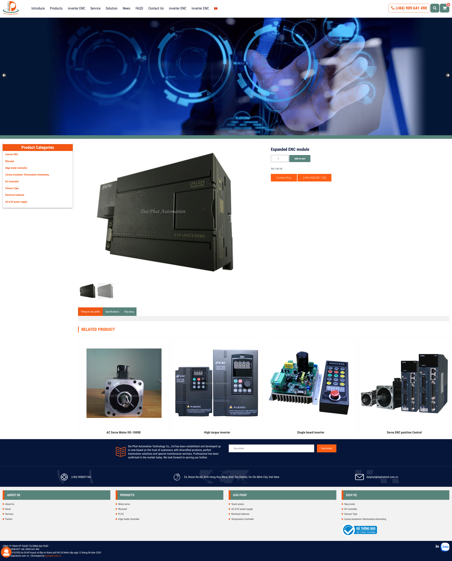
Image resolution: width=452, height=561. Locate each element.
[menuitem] (215, 8)
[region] (226, 76)
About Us (9, 504)
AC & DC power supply (16, 201)
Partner (9, 519)
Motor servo (124, 504)
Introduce (38, 8)
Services (9, 514)
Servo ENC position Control (404, 432)
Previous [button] (4, 75)
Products (56, 8)
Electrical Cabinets (14, 194)
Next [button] (447, 75)
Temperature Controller (242, 519)
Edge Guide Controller (16, 167)
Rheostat (9, 161)
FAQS (139, 8)
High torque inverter (217, 432)
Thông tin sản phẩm (90, 311)
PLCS (121, 514)
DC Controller (12, 181)
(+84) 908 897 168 (314, 177)
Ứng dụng (129, 311)
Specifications (112, 311)
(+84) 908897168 (81, 477)
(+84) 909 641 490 (411, 8)
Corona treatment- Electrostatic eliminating (27, 174)
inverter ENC (76, 8)
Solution (111, 8)
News (126, 8)
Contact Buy (284, 177)
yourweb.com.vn (53, 555)
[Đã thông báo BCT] (359, 535)
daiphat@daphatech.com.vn (382, 477)
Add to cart (300, 158)
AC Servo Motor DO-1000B (123, 432)
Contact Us (156, 8)
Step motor (349, 504)
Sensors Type (12, 188)
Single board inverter (310, 432)
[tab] (90, 311)
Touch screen (237, 504)
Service (95, 8)
